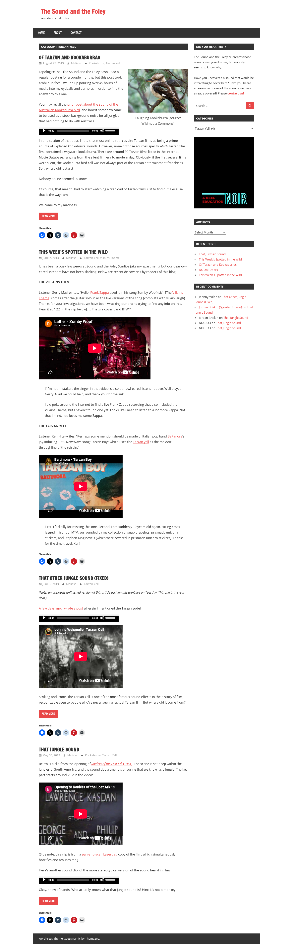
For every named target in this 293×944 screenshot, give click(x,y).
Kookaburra (96, 63)
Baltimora (175, 436)
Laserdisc (110, 854)
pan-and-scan (92, 854)
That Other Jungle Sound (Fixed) (73, 578)
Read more (48, 216)
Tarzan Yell (113, 63)
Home (41, 33)
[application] (79, 132)
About (58, 33)
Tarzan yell (141, 442)
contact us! (235, 93)
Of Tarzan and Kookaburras (69, 57)
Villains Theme (110, 258)
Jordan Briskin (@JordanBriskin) (220, 307)
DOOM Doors (208, 270)
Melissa (76, 63)
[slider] (111, 130)
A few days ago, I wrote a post (61, 608)
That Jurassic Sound (212, 254)
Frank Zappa (99, 292)
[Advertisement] (224, 165)
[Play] (44, 131)
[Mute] (102, 131)
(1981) (111, 764)
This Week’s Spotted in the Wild (73, 252)
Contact (76, 33)
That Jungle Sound (59, 749)
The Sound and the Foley (73, 11)
